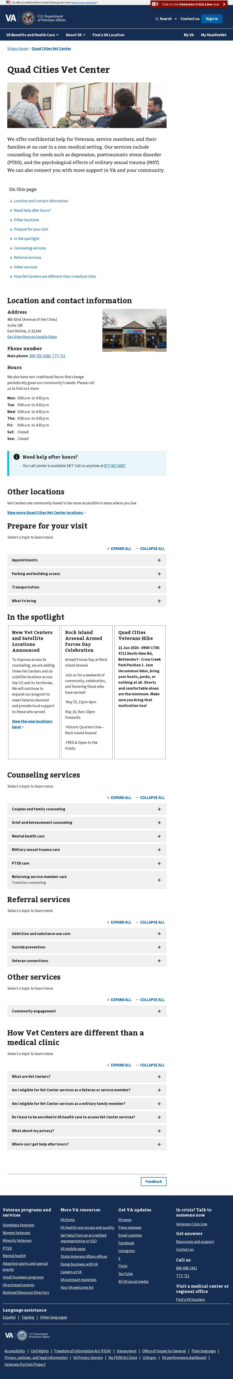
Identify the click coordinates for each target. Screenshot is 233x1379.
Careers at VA (71, 1271)
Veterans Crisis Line (191, 1224)
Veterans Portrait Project (25, 1364)
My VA (189, 34)
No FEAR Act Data (123, 1357)
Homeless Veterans (18, 1224)
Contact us (190, 18)
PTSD (7, 1248)
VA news (125, 1219)
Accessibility (15, 1350)
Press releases (130, 1227)
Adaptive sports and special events (25, 1266)
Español (9, 1317)
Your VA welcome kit (77, 1287)
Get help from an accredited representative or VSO (83, 1238)
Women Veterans (16, 1232)
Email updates (130, 1235)
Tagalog (27, 1317)
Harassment (127, 1350)
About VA (74, 34)
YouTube (125, 1273)
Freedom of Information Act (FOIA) (82, 1350)
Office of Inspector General (164, 1350)
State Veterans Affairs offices (84, 1256)
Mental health (14, 1255)
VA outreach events (18, 1284)
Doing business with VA (79, 1264)
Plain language (204, 1350)
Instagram (126, 1250)
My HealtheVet (214, 34)
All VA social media (133, 1281)
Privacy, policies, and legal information (36, 1357)
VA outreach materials (78, 1279)
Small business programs (23, 1277)
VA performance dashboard (184, 1357)
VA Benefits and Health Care (30, 34)
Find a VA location (190, 1299)
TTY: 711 (182, 1275)
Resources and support (195, 1241)
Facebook (126, 1242)
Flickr (123, 1266)
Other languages (53, 1317)
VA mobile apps (73, 1248)
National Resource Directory (26, 1292)
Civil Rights (40, 1350)
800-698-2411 (186, 1268)
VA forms (68, 1219)
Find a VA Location (108, 34)
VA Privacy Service (88, 1357)
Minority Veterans (17, 1240)
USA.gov (149, 1357)
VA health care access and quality (87, 1227)
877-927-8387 (114, 465)
